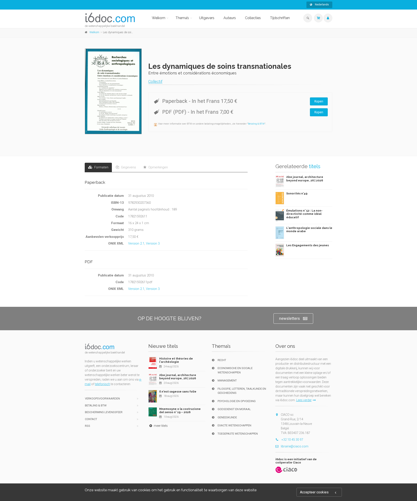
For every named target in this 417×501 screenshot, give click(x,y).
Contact (91, 419)
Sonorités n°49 (296, 193)
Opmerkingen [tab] (157, 167)
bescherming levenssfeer (103, 412)
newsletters (289, 318)
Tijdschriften (280, 18)
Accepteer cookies (314, 492)
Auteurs (229, 18)
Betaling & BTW (256, 123)
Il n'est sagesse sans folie (177, 391)
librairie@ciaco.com (294, 446)
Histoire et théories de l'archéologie (176, 360)
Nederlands (321, 4)
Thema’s (182, 18)
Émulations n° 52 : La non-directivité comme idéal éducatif (304, 214)
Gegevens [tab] (128, 167)
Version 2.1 (136, 243)
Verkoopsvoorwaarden (102, 398)
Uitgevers (206, 18)
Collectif (155, 81)
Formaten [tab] (100, 167)
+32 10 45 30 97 (292, 439)
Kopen (318, 101)
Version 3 (153, 243)
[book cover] (113, 91)
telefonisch (102, 384)
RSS (87, 425)
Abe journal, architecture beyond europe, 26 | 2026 (304, 178)
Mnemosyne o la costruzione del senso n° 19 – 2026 (180, 410)
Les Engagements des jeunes (307, 245)
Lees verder (304, 400)
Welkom (158, 18)
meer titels (160, 425)
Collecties (253, 18)
